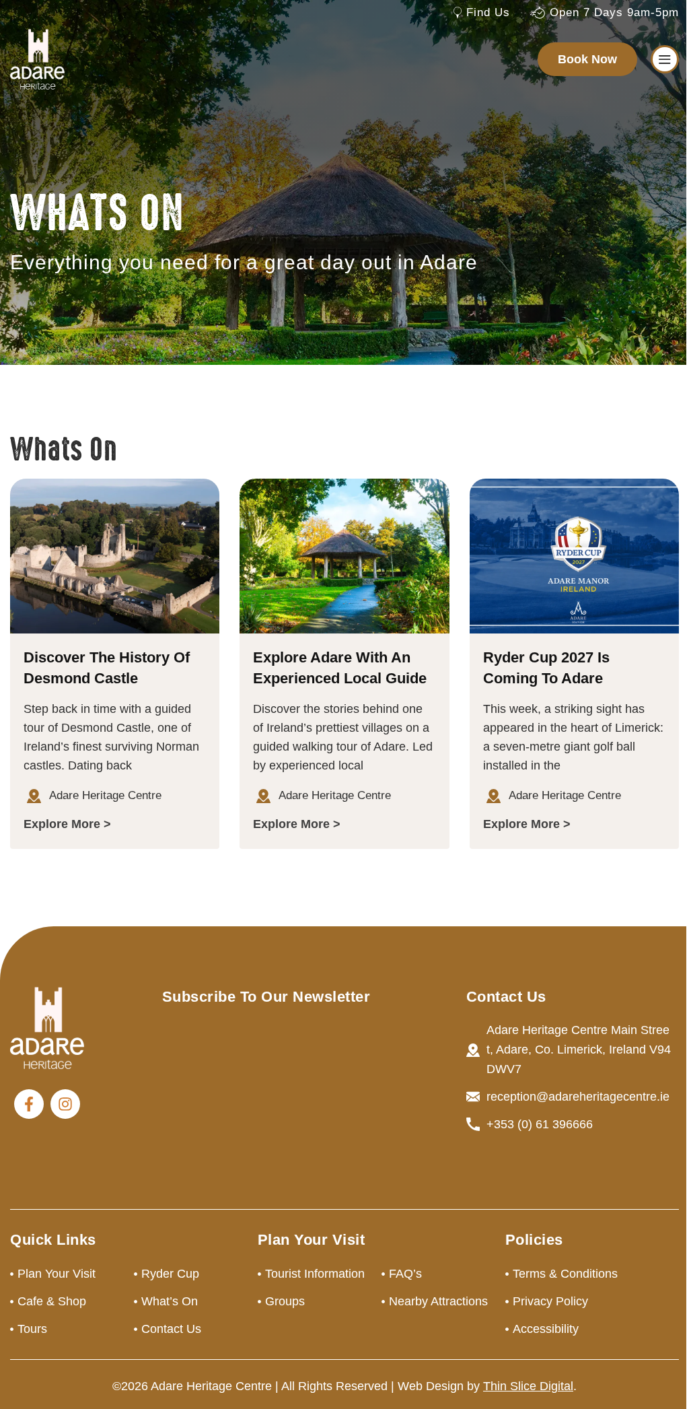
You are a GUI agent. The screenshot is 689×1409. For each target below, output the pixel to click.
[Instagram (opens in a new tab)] (65, 1104)
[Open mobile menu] (665, 59)
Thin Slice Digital (528, 1386)
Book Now (587, 59)
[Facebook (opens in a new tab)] (29, 1104)
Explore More (62, 824)
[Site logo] (37, 58)
